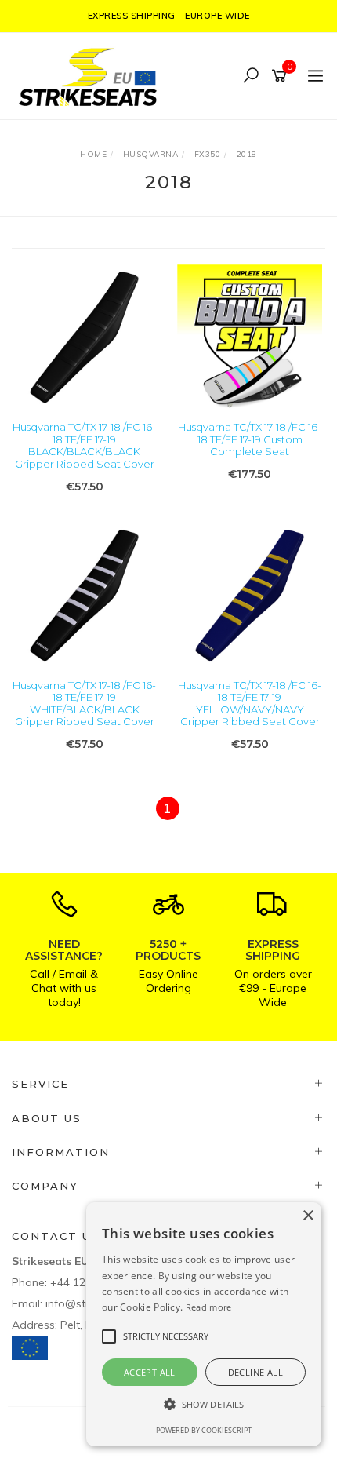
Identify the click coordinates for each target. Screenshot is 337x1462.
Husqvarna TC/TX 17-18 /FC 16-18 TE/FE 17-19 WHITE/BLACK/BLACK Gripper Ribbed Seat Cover (84, 703)
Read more (209, 1307)
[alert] (203, 1324)
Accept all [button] (150, 1372)
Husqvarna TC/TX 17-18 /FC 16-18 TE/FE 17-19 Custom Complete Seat (249, 439)
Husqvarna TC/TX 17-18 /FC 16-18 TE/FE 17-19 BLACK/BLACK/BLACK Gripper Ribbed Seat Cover (84, 445)
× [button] (307, 1216)
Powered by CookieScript (204, 1430)
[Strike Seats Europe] (92, 75)
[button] (204, 1404)
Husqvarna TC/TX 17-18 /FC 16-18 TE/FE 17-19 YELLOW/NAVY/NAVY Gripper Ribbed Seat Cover (249, 703)
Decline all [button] (255, 1372)
